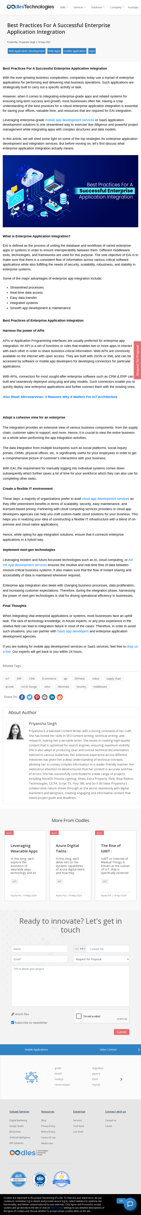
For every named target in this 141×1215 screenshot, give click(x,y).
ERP (19, 678)
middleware (100, 686)
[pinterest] (37, 697)
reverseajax (62, 1084)
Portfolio (133, 7)
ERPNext (80, 678)
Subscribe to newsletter (31, 1023)
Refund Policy (48, 1131)
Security (81, 686)
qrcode (10, 686)
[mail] (45, 697)
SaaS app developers (73, 631)
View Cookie (56, 1207)
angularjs (98, 1068)
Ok (121, 1200)
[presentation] (139, 1049)
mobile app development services (69, 120)
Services (78, 7)
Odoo (95, 678)
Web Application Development (27, 51)
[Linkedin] (52, 697)
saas (92, 51)
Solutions (96, 7)
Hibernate (63, 686)
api (65, 678)
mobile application (75, 51)
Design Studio (17, 1126)
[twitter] (29, 697)
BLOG (9, 833)
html (95, 1079)
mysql (96, 1084)
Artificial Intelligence (20, 1137)
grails (58, 1068)
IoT (8, 678)
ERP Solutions (16, 1143)
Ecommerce (49, 678)
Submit (121, 1032)
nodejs (59, 1079)
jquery (96, 1073)
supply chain (113, 678)
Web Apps (54, 51)
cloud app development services (105, 499)
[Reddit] (60, 697)
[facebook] (22, 697)
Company (116, 7)
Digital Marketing (18, 1120)
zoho (47, 686)
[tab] (36, 1049)
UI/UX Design (29, 686)
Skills (63, 7)
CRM (32, 678)
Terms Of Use (48, 1137)
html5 (58, 1073)
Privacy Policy (48, 1126)
